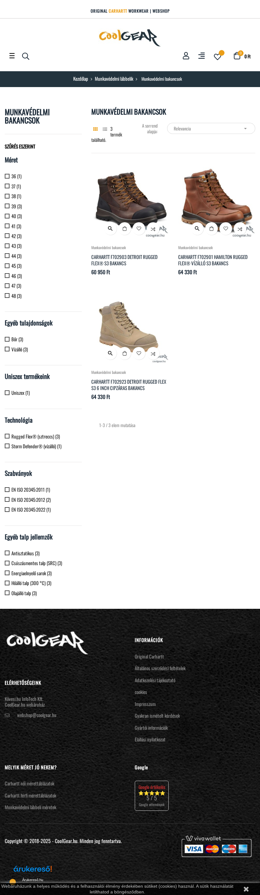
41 (16, 226)
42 (16, 236)
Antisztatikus (25, 553)
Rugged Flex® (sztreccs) (35, 436)
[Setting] (201, 56)
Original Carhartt (149, 656)
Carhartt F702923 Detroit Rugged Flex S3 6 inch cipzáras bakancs (128, 384)
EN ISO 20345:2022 (31, 509)
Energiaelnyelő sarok (31, 573)
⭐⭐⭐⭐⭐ (151, 795)
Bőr (17, 339)
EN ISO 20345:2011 (30, 489)
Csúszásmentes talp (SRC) (36, 563)
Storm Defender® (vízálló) (36, 446)
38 (16, 196)
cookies (141, 691)
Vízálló (19, 349)
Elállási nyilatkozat (150, 739)
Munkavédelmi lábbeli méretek (30, 807)
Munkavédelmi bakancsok (27, 116)
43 (16, 246)
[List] (105, 129)
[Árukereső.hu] (33, 871)
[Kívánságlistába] (139, 228)
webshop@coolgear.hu (36, 714)
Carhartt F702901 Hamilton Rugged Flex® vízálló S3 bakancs (213, 260)
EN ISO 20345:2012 (31, 499)
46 (16, 276)
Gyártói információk (151, 727)
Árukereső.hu (32, 880)
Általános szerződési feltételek (160, 668)
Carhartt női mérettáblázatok (29, 783)
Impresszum (145, 703)
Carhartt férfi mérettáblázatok (30, 795)
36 (16, 176)
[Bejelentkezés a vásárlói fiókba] (186, 56)
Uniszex (20, 392)
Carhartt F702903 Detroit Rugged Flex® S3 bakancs (124, 260)
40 (16, 216)
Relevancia (211, 128)
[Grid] (95, 129)
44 (16, 256)
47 (16, 285)
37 (16, 186)
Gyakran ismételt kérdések (157, 715)
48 (16, 296)
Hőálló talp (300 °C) (31, 583)
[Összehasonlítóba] (153, 228)
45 (16, 265)
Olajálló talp (24, 593)
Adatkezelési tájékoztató (155, 680)
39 (16, 206)
